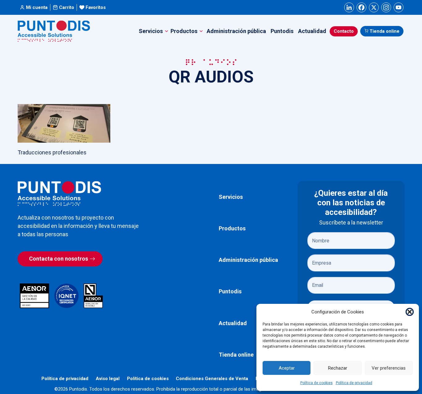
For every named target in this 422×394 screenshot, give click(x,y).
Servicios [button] (151, 31)
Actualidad (312, 31)
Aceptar (287, 368)
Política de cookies (316, 383)
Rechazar (337, 368)
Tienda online (384, 31)
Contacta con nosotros (58, 258)
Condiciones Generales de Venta (212, 378)
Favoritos (96, 7)
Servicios (231, 197)
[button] (410, 312)
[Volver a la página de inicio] (59, 193)
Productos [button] (184, 31)
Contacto (344, 31)
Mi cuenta (37, 7)
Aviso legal (108, 378)
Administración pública (236, 31)
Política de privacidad (354, 383)
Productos (232, 228)
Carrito (66, 7)
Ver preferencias (389, 368)
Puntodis (282, 31)
